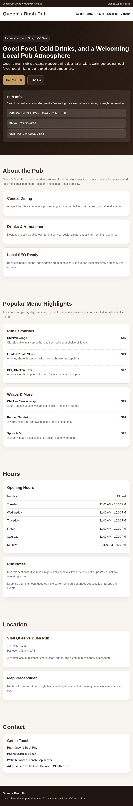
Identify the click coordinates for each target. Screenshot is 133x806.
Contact (125, 13)
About (79, 13)
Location (112, 13)
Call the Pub (14, 80)
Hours (100, 13)
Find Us (36, 80)
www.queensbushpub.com (35, 760)
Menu (90, 13)
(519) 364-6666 (121, 3)
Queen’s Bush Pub (25, 13)
